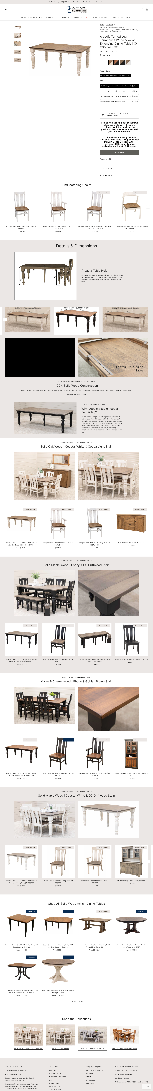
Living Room (90, 1080)
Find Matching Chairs (76, 185)
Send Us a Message (122, 1078)
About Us (52, 1070)
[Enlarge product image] (60, 59)
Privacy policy (54, 1086)
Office (88, 1077)
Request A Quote (55, 1073)
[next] (148, 206)
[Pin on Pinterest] (106, 175)
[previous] (5, 191)
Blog (50, 1080)
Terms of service (55, 1090)
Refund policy (54, 1083)
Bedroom (89, 1073)
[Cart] (147, 9)
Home (102, 24)
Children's (90, 1083)
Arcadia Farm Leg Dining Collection (112, 27)
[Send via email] (109, 175)
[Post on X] (103, 175)
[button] (112, 175)
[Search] (6, 9)
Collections (109, 24)
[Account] (143, 9)
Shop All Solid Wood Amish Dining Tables (76, 903)
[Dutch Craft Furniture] (76, 9)
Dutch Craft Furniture (108, 51)
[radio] (111, 62)
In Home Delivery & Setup (58, 1077)
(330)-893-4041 (126, 1074)
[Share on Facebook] (101, 175)
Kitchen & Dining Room (94, 1070)
